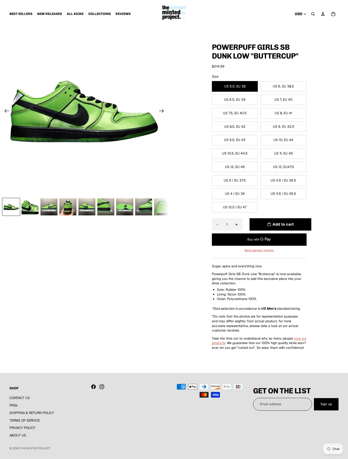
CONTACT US (19, 398)
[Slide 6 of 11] (105, 206)
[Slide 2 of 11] (30, 206)
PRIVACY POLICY (22, 428)
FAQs (13, 405)
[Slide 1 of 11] (11, 206)
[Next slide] (163, 111)
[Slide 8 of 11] (143, 206)
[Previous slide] (5, 111)
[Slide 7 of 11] (124, 206)
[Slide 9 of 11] (162, 206)
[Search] (313, 14)
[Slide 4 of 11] (67, 206)
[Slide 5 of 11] (86, 206)
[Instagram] (102, 387)
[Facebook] (93, 387)
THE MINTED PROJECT (35, 448)
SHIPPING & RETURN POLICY (31, 413)
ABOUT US (17, 435)
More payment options (259, 250)
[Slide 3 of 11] (49, 206)
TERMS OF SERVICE (24, 420)
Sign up (326, 404)
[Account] (323, 14)
